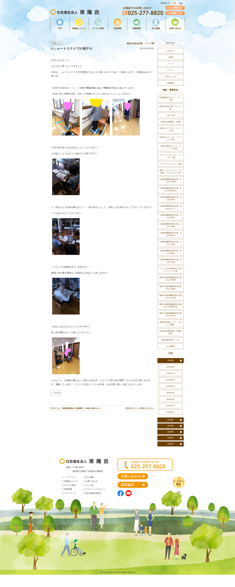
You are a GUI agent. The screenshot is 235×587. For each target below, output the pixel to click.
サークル (170, 70)
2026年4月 (170, 393)
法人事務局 (170, 346)
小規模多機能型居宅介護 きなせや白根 (170, 243)
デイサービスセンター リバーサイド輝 (170, 156)
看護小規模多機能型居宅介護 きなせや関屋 (171, 278)
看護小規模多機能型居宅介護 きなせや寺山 (171, 314)
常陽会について (79, 28)
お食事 (170, 57)
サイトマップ (70, 493)
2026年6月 (170, 380)
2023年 (170, 432)
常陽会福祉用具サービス (170, 340)
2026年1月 (170, 412)
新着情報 (137, 28)
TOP (60, 28)
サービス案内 (98, 28)
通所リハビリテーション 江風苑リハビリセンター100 (170, 171)
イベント (170, 64)
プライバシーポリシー (95, 489)
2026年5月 (170, 386)
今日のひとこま (170, 76)
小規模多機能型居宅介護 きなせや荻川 (170, 216)
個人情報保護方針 (93, 493)
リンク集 (90, 485)
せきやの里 (170, 115)
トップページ (70, 477)
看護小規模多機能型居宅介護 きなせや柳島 (171, 287)
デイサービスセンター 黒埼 (170, 164)
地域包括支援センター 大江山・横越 (170, 323)
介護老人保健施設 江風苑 (170, 122)
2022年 (170, 438)
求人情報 (156, 28)
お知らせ (56, 43)
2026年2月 (170, 406)
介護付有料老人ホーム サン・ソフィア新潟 (170, 147)
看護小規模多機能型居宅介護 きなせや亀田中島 (171, 305)
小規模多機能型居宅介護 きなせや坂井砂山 (170, 189)
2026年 (170, 360)
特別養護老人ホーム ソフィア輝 (170, 98)
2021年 (170, 444)
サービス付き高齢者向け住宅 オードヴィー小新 (171, 269)
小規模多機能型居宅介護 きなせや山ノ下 (170, 207)
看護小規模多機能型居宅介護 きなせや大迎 (171, 296)
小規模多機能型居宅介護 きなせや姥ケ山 (170, 234)
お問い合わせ (175, 28)
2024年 (170, 426)
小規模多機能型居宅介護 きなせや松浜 (170, 198)
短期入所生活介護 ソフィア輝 (140, 43)
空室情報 (117, 28)
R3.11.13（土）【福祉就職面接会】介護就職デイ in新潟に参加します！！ (76, 408)
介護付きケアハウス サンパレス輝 (170, 129)
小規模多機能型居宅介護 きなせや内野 (170, 225)
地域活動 (170, 83)
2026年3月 (170, 399)
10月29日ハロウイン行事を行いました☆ (139, 408)
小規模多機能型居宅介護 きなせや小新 (170, 261)
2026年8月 (170, 367)
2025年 (170, 420)
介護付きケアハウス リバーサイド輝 (170, 138)
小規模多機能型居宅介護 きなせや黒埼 (170, 252)
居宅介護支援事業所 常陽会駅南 (170, 332)
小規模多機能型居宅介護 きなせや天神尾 (170, 180)
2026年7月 (170, 373)
